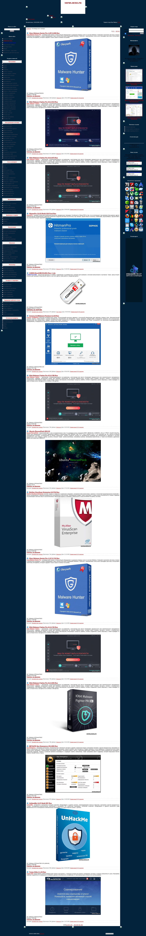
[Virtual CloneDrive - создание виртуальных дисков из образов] (136, 231)
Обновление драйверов (10, 217)
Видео (5, 67)
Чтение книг (7, 114)
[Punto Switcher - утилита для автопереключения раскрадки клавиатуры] (132, 222)
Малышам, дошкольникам (11, 256)
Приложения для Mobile (10, 288)
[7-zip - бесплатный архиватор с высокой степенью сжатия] (127, 186)
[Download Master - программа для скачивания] (141, 199)
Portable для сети (8, 195)
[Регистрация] (30, 19)
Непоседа (59, 97)
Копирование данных (9, 79)
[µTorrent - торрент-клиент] (132, 195)
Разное (5, 328)
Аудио (5, 65)
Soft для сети (7, 164)
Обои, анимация (8, 292)
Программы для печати (10, 87)
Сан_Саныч (59, 311)
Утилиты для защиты (9, 207)
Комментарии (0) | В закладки (77, 97)
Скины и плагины (8, 189)
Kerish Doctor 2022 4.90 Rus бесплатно (134, 83)
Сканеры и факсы (8, 95)
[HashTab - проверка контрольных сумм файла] (132, 208)
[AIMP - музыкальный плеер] (136, 186)
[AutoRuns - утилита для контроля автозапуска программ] (141, 190)
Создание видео (8, 99)
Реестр (5, 150)
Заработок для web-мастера (11, 52)
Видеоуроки (7, 245)
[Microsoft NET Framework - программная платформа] (136, 213)
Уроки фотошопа (8, 268)
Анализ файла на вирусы (132, 129)
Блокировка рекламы (9, 173)
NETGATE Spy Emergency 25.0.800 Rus (43, 746)
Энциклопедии (7, 254)
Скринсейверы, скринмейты (11, 310)
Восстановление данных (10, 128)
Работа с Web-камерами (10, 91)
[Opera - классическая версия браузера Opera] (141, 217)
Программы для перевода (11, 229)
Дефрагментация (8, 132)
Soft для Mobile (7, 284)
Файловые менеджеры (10, 108)
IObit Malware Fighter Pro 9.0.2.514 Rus (43, 102)
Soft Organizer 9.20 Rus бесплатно (134, 118)
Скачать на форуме (33, 96)
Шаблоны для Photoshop (10, 274)
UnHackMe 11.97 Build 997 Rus (40, 803)
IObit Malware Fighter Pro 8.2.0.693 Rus (43, 683)
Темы (5, 312)
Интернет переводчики (10, 231)
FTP (5, 166)
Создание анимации (9, 97)
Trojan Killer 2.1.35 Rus (37, 872)
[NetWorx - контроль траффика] (132, 217)
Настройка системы (9, 138)
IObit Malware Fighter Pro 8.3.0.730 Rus (43, 627)
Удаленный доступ (9, 191)
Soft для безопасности (10, 209)
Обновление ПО (8, 140)
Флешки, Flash (7, 110)
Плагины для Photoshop (10, 272)
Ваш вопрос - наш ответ (10, 50)
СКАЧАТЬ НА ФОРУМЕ (34, 310)
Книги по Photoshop (9, 270)
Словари (6, 235)
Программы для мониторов (11, 85)
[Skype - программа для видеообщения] (132, 226)
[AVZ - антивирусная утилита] (127, 195)
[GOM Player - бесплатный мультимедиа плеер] (127, 208)
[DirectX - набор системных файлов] (136, 199)
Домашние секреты (9, 260)
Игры (5, 326)
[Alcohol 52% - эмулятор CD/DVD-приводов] (141, 186)
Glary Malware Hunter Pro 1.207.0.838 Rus (44, 33)
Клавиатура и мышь (9, 75)
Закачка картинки (130, 127)
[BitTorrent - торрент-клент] (136, 195)
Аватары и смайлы (9, 172)
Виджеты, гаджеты (8, 304)
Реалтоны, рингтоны (9, 290)
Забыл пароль (131, 35)
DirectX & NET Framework (10, 223)
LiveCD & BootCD (8, 322)
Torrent (5, 168)
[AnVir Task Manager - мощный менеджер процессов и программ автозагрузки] (127, 190)
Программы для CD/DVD (10, 83)
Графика (6, 69)
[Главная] (50, 15)
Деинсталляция (8, 130)
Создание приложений (10, 101)
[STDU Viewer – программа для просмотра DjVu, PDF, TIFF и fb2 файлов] (141, 226)
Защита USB (7, 205)
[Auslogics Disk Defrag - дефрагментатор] (132, 190)
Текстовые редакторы (9, 105)
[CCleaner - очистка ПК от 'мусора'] (141, 195)
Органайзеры (7, 81)
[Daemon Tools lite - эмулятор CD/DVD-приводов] (132, 199)
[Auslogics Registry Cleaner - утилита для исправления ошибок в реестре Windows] (136, 190)
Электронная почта (9, 193)
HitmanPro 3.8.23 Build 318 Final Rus (42, 213)
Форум (5, 48)
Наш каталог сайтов (9, 44)
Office (5, 324)
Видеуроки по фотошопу (10, 266)
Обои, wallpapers (8, 308)
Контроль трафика (8, 179)
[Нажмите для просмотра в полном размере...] (73, 146)
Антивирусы (7, 201)
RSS (119, 22)
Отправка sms (7, 286)
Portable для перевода (9, 239)
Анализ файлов (8, 124)
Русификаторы (8, 237)
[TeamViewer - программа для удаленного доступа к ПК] (127, 231)
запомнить (129, 33)
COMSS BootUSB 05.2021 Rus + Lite (42, 273)
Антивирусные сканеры (10, 203)
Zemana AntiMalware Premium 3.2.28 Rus (44, 316)
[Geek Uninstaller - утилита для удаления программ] (141, 204)
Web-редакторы (8, 170)
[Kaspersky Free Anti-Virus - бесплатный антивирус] (127, 213)
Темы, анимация (8, 294)
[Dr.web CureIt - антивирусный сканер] (127, 204)
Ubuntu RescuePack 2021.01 (39, 431)
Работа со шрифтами (9, 93)
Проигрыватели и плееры (10, 89)
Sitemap (42, 933)
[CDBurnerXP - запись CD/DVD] (127, 199)
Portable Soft (7, 118)
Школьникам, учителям (10, 258)
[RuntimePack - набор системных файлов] (127, 226)
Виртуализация (8, 126)
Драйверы (6, 219)
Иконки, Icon (7, 306)
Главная (28, 28)
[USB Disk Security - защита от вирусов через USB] (132, 231)
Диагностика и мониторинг (11, 134)
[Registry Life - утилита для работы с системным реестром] (136, 222)
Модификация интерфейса (11, 302)
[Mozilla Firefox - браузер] (127, 217)
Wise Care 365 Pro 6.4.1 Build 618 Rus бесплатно (134, 101)
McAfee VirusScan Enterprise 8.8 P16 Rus (44, 492)
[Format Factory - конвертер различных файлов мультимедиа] (136, 204)
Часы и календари (8, 314)
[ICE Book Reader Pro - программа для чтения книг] (136, 208)
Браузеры (6, 175)
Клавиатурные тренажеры (11, 251)
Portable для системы (9, 158)
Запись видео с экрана (10, 73)
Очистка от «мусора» (9, 144)
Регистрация (137, 35)
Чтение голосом (8, 112)
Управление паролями (10, 107)
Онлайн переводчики (9, 233)
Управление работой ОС (10, 156)
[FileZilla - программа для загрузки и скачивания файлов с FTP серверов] (132, 204)
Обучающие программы (10, 247)
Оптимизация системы (10, 142)
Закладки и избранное (9, 177)
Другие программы (9, 116)
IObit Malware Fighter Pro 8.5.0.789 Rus (43, 375)
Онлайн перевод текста (132, 131)
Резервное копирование (10, 152)
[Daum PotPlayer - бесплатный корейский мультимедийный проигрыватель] (127, 222)
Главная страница (8, 38)
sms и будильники (8, 296)
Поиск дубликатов (8, 146)
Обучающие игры (8, 249)
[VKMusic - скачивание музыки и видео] (141, 231)
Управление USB (8, 154)
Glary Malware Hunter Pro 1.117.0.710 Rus (44, 558)
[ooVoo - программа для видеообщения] (136, 217)
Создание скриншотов (10, 103)
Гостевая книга (8, 46)
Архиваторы (7, 63)
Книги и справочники (9, 252)
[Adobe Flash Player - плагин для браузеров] (132, 186)
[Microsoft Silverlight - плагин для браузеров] (141, 213)
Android (5, 282)
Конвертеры (7, 77)
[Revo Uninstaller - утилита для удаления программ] (141, 222)
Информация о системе (10, 136)
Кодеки (5, 221)
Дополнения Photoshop (10, 276)
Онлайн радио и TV (9, 183)
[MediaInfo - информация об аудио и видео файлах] (132, 213)
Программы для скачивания (11, 187)
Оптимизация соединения (11, 185)
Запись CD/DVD (8, 71)
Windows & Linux (8, 320)
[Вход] (53, 17)
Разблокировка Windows (10, 211)
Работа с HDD (7, 148)
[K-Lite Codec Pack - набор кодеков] (141, 208)
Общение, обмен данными (11, 181)
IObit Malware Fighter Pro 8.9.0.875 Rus (43, 158)
